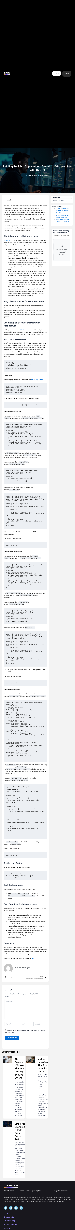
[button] (31, 73)
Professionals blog (10, 1224)
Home (6, 1213)
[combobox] (56, 73)
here (33, 958)
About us (7, 1228)
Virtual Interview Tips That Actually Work (43, 1065)
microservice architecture (18, 330)
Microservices (8, 240)
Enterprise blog (9, 1221)
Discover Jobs (9, 1217)
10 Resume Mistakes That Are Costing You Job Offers (19, 1068)
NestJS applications (37, 380)
